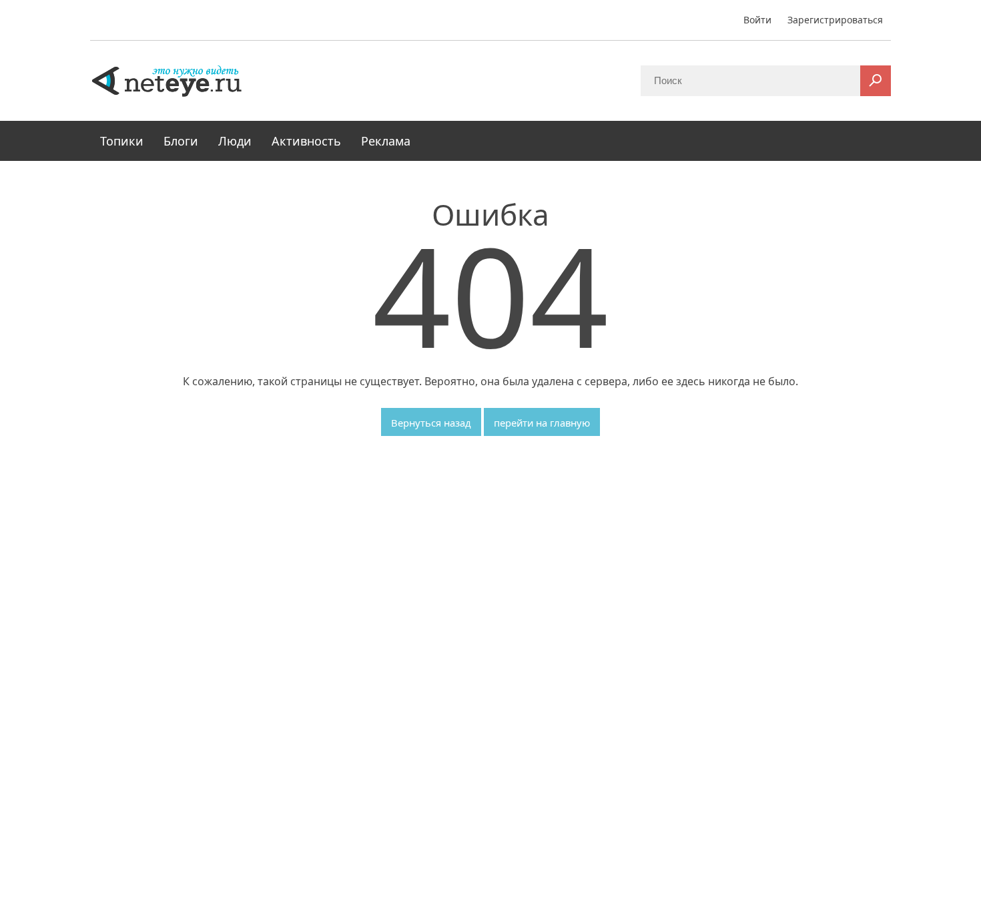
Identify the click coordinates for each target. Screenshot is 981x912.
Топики (121, 141)
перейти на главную (542, 422)
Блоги (181, 141)
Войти (757, 19)
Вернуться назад (431, 422)
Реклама (385, 141)
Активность (306, 141)
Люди (235, 141)
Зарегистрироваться (835, 19)
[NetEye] (167, 80)
